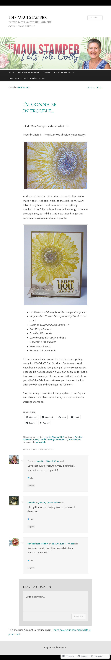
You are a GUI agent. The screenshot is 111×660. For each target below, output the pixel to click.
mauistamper (75, 440)
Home (11, 72)
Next (100, 88)
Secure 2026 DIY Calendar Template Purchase (27, 78)
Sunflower (60, 440)
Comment (78, 616)
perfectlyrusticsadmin (37, 544)
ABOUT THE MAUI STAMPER (28, 72)
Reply (31, 485)
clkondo (31, 503)
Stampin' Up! (58, 437)
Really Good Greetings (44, 440)
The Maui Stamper (27, 17)
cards (48, 437)
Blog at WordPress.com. (55, 648)
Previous (90, 88)
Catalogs (47, 72)
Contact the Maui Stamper (64, 72)
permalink (40, 442)
